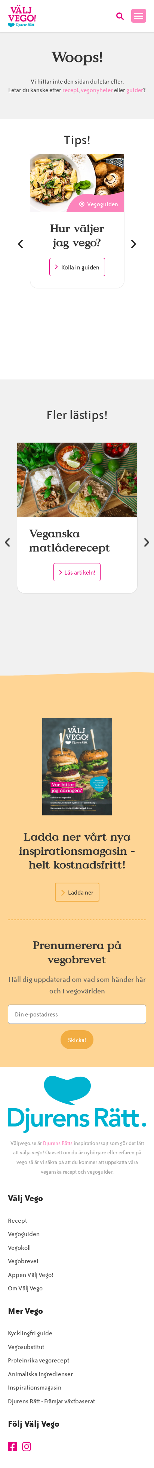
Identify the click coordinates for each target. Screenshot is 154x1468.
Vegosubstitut (26, 1347)
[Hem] (22, 16)
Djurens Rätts (58, 1143)
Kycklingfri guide (30, 1333)
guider (134, 90)
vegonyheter (97, 90)
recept (69, 90)
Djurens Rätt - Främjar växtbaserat (51, 1401)
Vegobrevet (23, 1261)
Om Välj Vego (25, 1288)
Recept (17, 1221)
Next (133, 244)
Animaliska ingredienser (40, 1374)
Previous (21, 244)
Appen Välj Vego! (30, 1275)
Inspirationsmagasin (34, 1387)
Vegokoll (19, 1248)
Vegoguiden (24, 1234)
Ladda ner (80, 892)
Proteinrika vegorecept (38, 1360)
